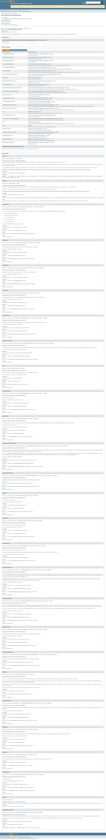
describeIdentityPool (33, 67)
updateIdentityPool (32, 142)
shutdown (30, 125)
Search (84, 2)
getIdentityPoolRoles (33, 81)
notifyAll (22, 148)
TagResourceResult (7, 128)
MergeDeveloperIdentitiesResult (10, 108)
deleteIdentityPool (32, 60)
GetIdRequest (34, 77)
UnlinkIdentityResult (7, 135)
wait (31, 148)
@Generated (3, 28)
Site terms (5, 838)
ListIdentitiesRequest (40, 94)
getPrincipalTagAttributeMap (34, 91)
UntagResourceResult (10, 754)
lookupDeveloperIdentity (33, 104)
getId (29, 77)
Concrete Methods (22, 50)
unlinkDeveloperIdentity (33, 132)
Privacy (1, 838)
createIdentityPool (32, 53)
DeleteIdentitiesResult (8, 57)
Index (14, 1)
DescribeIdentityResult (8, 64)
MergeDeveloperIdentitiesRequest (47, 108)
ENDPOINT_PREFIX (6, 42)
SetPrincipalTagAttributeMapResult (11, 118)
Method (16, 11)
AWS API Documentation (7, 236)
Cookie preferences (10, 838)
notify (17, 148)
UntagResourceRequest (27, 754)
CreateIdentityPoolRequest (43, 53)
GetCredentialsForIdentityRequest (48, 74)
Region (34, 121)
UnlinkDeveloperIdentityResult (10, 132)
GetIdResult (5, 77)
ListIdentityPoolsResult (8, 98)
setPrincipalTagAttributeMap (34, 118)
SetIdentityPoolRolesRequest (45, 115)
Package (7, 1)
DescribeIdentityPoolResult (9, 67)
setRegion (30, 121)
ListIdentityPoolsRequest (43, 98)
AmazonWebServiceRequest (46, 70)
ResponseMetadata (6, 70)
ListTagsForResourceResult (9, 101)
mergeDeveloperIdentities (34, 108)
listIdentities (31, 94)
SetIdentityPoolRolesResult (9, 115)
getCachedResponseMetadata (34, 70)
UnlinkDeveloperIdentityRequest (47, 132)
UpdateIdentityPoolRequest (43, 142)
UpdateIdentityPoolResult (8, 142)
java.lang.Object (4, 17)
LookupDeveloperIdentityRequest (47, 104)
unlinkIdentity (31, 135)
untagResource (5, 762)
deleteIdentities (32, 57)
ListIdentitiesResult (7, 94)
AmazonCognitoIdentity (6, 21)
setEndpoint (30, 111)
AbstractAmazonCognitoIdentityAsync (9, 24)
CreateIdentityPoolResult (8, 53)
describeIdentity (32, 64)
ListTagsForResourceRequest (44, 101)
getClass (8, 148)
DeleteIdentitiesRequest (42, 57)
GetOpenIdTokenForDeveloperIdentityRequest (55, 87)
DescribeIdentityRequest (42, 64)
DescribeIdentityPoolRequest (45, 67)
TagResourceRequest (38, 128)
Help (17, 1)
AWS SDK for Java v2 (58, 6)
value (8, 28)
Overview (2, 1)
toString (27, 148)
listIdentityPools (32, 98)
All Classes (25, 10)
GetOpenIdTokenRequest (40, 84)
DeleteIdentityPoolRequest (43, 60)
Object (6, 30)
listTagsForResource (32, 101)
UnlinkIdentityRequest (40, 135)
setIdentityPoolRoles (33, 115)
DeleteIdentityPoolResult (8, 60)
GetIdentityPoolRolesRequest (45, 81)
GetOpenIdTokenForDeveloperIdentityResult (12, 87)
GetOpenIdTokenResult (7, 84)
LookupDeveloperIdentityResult (10, 104)
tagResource (30, 128)
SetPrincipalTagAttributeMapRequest (50, 118)
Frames (14, 10)
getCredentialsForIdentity (34, 74)
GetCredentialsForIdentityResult (10, 74)
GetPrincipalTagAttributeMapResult (11, 91)
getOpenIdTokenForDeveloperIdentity (36, 87)
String (35, 111)
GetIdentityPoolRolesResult (9, 81)
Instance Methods (13, 50)
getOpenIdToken (31, 84)
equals (3, 148)
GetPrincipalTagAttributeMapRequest (50, 91)
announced (15, 6)
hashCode (13, 148)
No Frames (19, 10)
